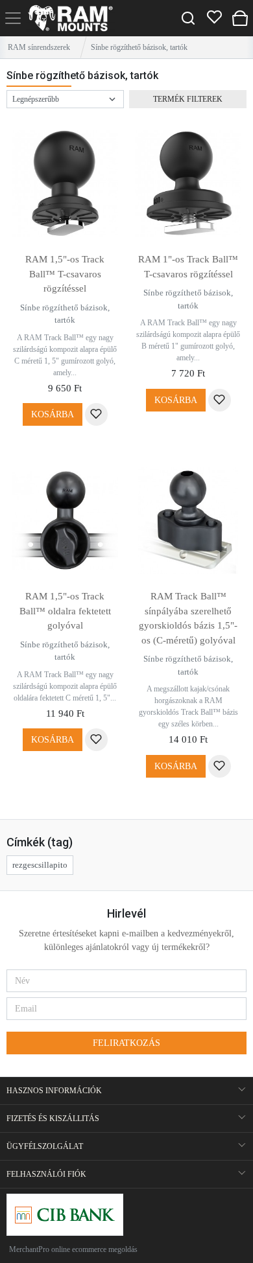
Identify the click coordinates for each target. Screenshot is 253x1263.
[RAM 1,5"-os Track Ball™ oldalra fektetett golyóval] (65, 520)
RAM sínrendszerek (39, 47)
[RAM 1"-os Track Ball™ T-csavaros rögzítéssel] (188, 183)
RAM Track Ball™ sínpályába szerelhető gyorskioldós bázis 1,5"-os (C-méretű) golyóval (188, 618)
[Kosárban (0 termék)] (240, 18)
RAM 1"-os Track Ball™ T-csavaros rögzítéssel (188, 266)
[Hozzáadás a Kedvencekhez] (96, 414)
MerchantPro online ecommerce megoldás (73, 1249)
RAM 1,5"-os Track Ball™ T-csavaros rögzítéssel (64, 274)
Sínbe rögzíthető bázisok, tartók (65, 314)
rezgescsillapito (39, 865)
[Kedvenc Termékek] (214, 18)
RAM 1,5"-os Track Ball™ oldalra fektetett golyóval (65, 611)
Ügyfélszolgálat (44, 1146)
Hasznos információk (54, 1090)
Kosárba (52, 414)
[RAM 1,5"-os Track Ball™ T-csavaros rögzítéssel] (65, 183)
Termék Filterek (188, 99)
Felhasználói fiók (46, 1174)
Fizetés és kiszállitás (52, 1118)
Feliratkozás (126, 1043)
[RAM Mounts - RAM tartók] (70, 18)
